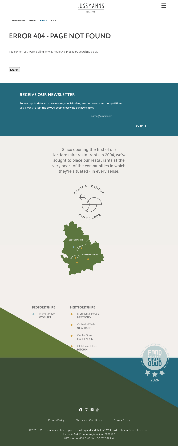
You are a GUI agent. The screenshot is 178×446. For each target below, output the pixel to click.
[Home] (91, 11)
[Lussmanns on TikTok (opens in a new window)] (97, 410)
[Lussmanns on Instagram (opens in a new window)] (86, 410)
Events (43, 20)
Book (53, 20)
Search (14, 69)
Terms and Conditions (89, 420)
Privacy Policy (56, 420)
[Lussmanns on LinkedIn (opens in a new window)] (92, 410)
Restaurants (18, 20)
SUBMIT (141, 126)
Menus (32, 20)
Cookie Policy (122, 420)
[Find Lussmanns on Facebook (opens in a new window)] (80, 410)
